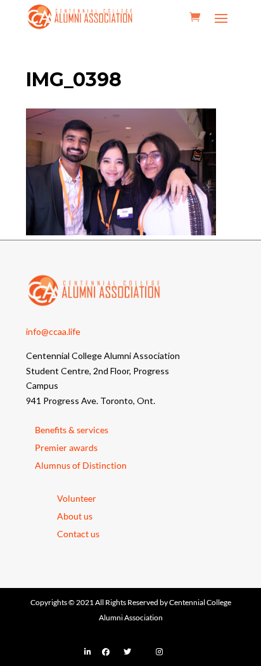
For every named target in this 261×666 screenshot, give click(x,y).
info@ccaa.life (53, 331)
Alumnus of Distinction (81, 465)
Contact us (78, 533)
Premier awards (66, 447)
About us (74, 516)
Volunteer (76, 498)
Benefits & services (71, 429)
